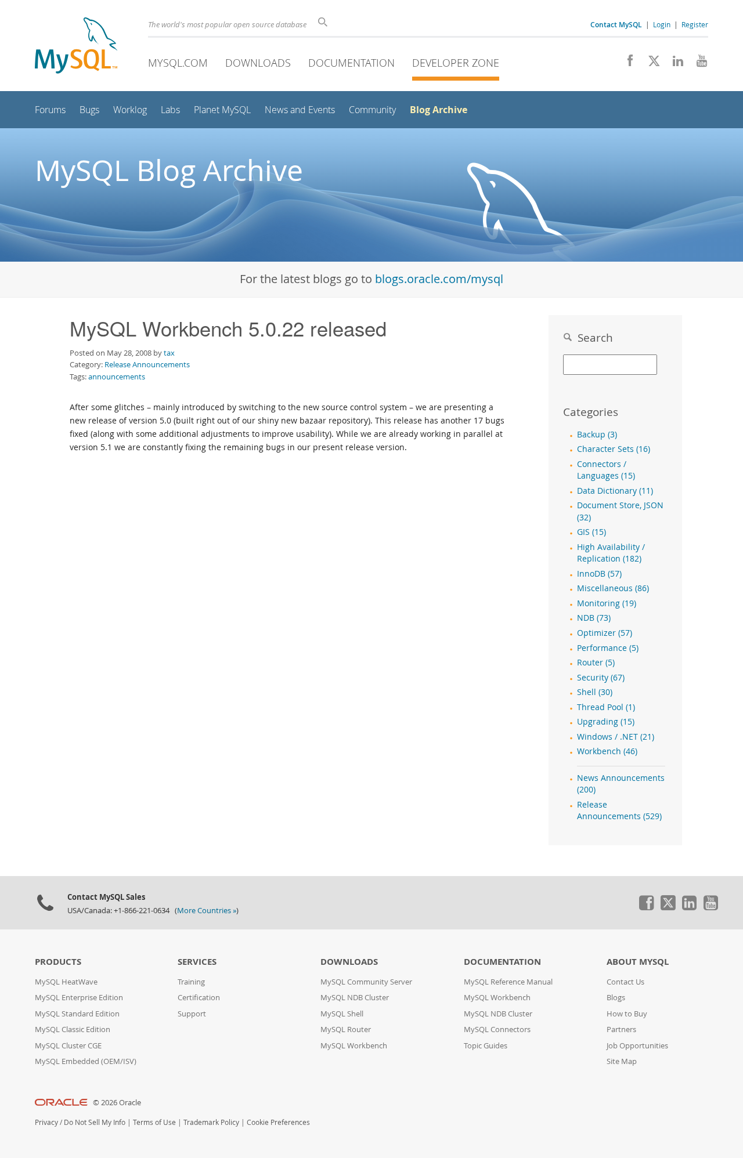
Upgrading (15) (605, 721)
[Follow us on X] (650, 63)
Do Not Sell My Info (94, 1122)
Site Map (622, 1061)
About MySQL (638, 962)
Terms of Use (154, 1122)
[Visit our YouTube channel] (697, 63)
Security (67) (601, 677)
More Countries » (206, 910)
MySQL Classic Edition (72, 1029)
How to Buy (627, 1014)
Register (694, 24)
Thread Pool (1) (606, 707)
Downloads (258, 63)
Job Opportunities (637, 1046)
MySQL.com (178, 63)
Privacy (46, 1122)
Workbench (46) (607, 751)
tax (169, 353)
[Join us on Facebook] (626, 63)
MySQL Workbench (353, 1046)
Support (192, 1014)
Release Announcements (147, 364)
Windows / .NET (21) (615, 737)
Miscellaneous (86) (613, 588)
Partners (621, 1029)
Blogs (616, 998)
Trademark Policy (211, 1122)
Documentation (351, 63)
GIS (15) (591, 532)
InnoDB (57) (599, 574)
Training (191, 982)
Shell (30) (594, 692)
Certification (199, 998)
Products (58, 962)
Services (197, 962)
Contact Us (625, 982)
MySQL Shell (341, 1014)
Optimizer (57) (604, 633)
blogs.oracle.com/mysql (439, 279)
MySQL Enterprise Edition (79, 998)
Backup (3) (597, 434)
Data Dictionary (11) (615, 491)
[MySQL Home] (76, 47)
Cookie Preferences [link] (278, 1122)
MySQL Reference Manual (508, 982)
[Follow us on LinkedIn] (673, 63)
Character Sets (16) (613, 449)
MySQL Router (345, 1029)
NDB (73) (594, 618)
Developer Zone (455, 63)
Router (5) (596, 662)
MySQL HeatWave (66, 982)
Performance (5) (608, 648)
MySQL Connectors (497, 1029)
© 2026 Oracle (117, 1103)
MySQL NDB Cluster (354, 998)
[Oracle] (61, 1103)
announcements (116, 376)
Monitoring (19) (606, 603)
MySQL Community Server (366, 982)
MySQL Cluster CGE (68, 1046)
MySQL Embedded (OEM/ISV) (85, 1061)
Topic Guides (485, 1046)
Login (661, 24)
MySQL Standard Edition (77, 1014)
